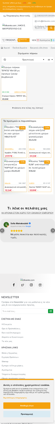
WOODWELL (9, 149)
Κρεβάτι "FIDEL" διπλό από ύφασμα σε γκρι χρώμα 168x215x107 (16, 153)
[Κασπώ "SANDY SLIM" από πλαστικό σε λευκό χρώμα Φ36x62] (40, 171)
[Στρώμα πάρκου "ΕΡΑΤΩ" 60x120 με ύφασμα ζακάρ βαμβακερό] (13, 78)
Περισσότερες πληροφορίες (15, 397)
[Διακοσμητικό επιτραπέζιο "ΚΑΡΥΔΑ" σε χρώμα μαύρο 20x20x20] (15, 171)
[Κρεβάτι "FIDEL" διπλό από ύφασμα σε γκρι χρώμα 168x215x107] (15, 136)
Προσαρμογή (27, 414)
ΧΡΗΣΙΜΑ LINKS (9, 348)
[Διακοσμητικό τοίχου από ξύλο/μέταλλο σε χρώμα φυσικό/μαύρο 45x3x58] (40, 136)
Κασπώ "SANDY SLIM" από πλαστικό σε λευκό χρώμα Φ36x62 (40, 187)
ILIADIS (31, 183)
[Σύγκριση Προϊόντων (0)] (4, 60)
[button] (2, 230)
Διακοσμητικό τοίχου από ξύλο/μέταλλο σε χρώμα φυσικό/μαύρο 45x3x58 (40, 153)
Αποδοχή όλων (27, 405)
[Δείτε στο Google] (6, 224)
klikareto (32, 149)
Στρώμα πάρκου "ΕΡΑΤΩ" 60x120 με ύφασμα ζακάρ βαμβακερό (14, 96)
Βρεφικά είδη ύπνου (39, 47)
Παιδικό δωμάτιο (20, 47)
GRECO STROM (20, 92)
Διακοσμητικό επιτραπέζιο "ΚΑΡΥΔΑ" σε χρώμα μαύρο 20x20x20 (16, 187)
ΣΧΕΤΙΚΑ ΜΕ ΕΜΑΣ (11, 319)
